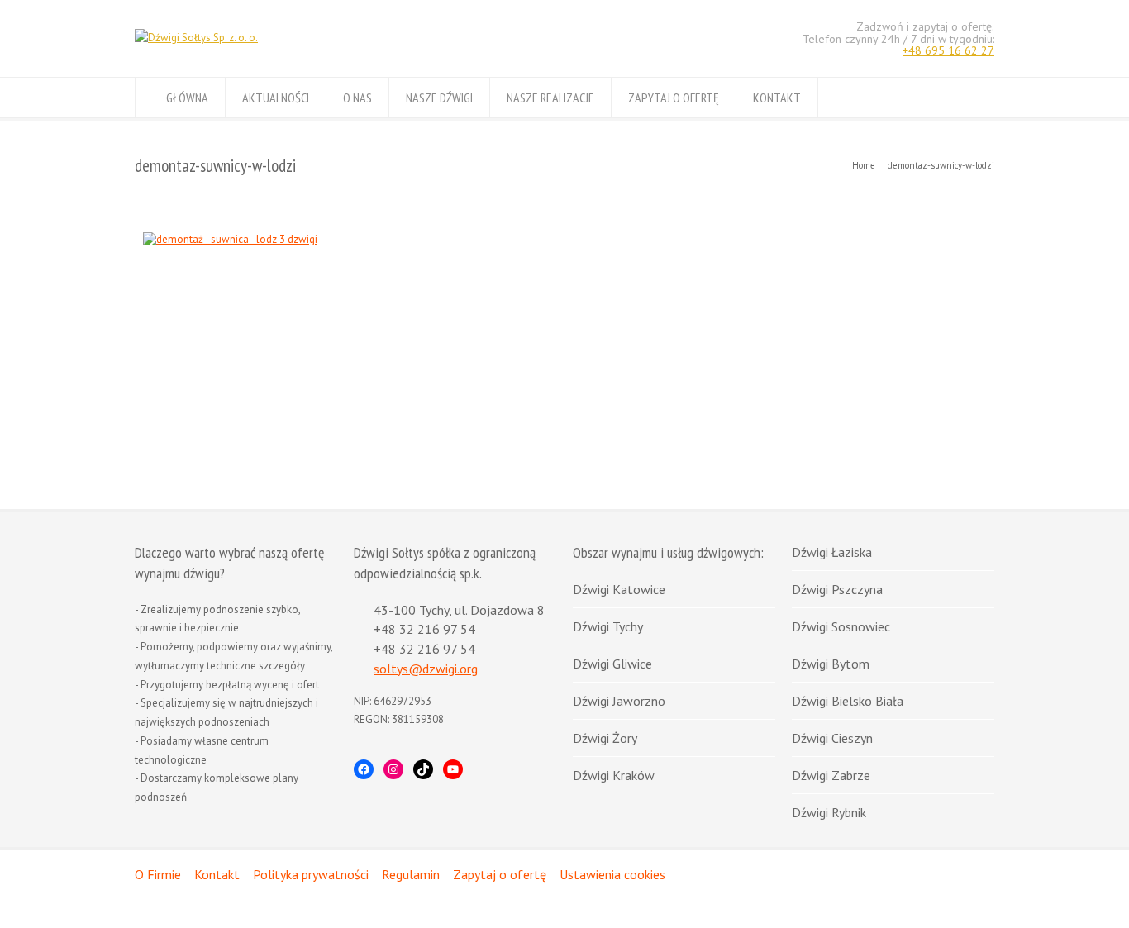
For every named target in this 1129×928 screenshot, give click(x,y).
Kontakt (217, 874)
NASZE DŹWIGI (439, 97)
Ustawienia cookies (612, 874)
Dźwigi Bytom (830, 663)
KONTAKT (777, 97)
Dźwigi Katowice (619, 589)
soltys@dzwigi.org (426, 668)
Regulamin (411, 874)
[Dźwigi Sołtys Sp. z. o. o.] (196, 38)
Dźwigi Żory (605, 738)
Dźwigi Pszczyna (837, 589)
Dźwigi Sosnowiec (841, 626)
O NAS (357, 97)
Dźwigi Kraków (614, 775)
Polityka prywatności (311, 874)
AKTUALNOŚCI (275, 97)
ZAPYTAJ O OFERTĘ (673, 97)
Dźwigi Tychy (608, 626)
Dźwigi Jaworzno (619, 700)
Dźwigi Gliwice (612, 663)
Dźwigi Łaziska (832, 552)
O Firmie (158, 874)
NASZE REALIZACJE (550, 97)
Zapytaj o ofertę (499, 874)
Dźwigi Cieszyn (832, 738)
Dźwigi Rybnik (829, 812)
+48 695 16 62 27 (948, 50)
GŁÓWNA (187, 97)
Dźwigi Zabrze (831, 775)
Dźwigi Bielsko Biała (847, 700)
